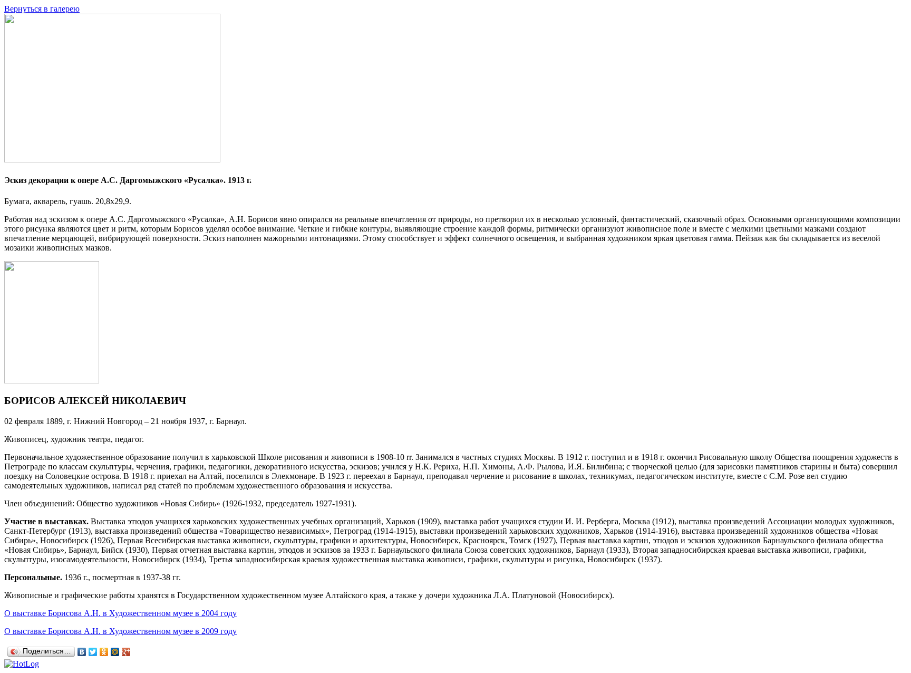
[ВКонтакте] (82, 652)
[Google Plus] (126, 652)
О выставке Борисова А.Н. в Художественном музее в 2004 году (120, 613)
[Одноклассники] (104, 652)
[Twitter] (93, 652)
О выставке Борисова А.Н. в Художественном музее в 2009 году (120, 631)
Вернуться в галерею (42, 8)
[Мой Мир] (115, 652)
